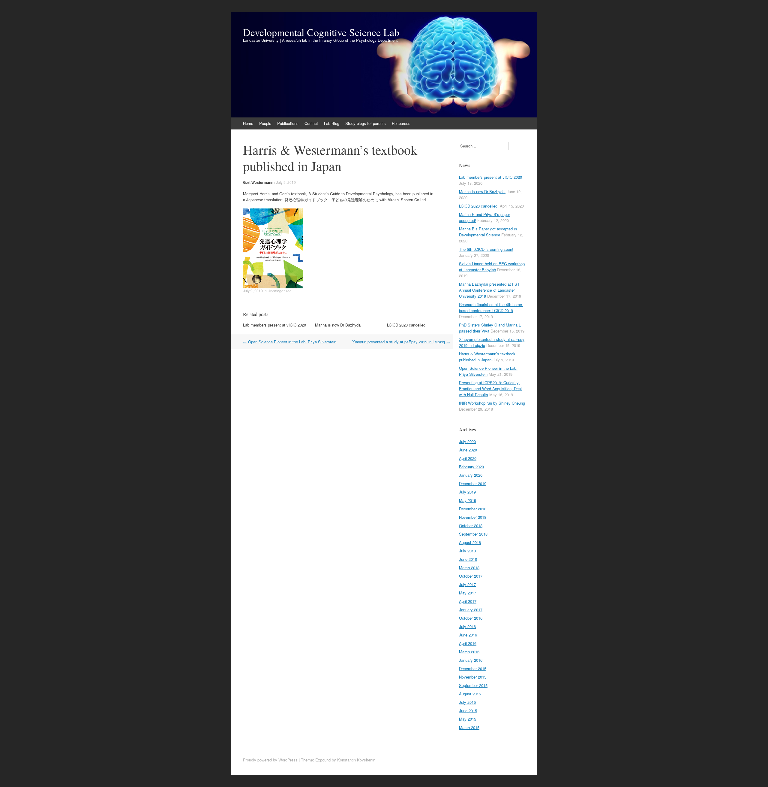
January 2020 (470, 475)
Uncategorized (280, 290)
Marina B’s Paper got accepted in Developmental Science (488, 232)
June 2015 (468, 710)
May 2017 (467, 593)
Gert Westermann (258, 182)
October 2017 (470, 576)
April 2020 (467, 458)
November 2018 (472, 517)
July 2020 (467, 441)
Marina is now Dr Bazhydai (338, 325)
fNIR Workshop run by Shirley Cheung (492, 403)
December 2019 (472, 483)
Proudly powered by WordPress (270, 760)
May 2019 (467, 500)
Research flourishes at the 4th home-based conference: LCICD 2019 (491, 307)
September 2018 (473, 534)
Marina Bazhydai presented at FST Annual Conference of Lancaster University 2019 (489, 290)
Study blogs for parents (365, 123)
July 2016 (467, 626)
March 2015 (469, 727)
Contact (311, 123)
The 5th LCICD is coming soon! (486, 249)
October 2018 (470, 525)
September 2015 (473, 685)
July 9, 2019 (286, 182)
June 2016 (468, 635)
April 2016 (467, 643)
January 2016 (470, 660)
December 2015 (472, 668)
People (265, 123)
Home (248, 123)
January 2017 (470, 609)
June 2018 (468, 559)
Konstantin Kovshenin (356, 760)
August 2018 (470, 542)
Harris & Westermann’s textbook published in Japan (487, 357)
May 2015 (467, 719)
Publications (287, 123)
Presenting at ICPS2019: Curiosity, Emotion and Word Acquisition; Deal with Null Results (490, 388)
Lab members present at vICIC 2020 (274, 325)
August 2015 (470, 694)
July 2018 (467, 551)
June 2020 (468, 450)
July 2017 (467, 584)
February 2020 (471, 466)
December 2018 (472, 509)
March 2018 (469, 567)
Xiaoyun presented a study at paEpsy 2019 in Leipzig (401, 342)
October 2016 (470, 618)
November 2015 (472, 677)
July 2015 (467, 702)
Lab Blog (331, 123)
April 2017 (467, 601)
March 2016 (469, 652)
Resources (401, 123)
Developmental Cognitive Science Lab (321, 32)
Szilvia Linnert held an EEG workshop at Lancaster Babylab (492, 266)
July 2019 (467, 492)
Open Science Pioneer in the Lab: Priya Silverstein (289, 342)
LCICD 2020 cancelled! (407, 325)
